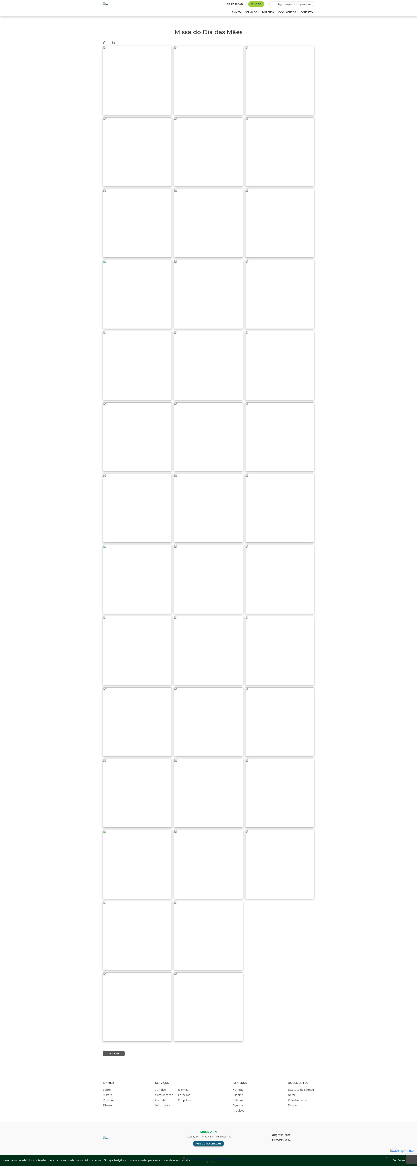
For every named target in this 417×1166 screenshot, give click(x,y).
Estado (292, 1105)
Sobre (107, 1089)
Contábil (160, 1100)
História (108, 1095)
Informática (162, 1105)
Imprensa (268, 12)
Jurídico (160, 1089)
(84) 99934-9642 (234, 4)
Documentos (287, 12)
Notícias (238, 1089)
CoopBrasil (185, 1100)
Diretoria (108, 1100)
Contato (307, 12)
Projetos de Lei (297, 1100)
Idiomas (183, 1089)
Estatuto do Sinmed (301, 1089)
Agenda (238, 1105)
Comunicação (164, 1095)
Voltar (114, 1053)
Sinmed (236, 12)
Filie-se (256, 4)
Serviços (251, 12)
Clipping (238, 1095)
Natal (291, 1095)
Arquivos (238, 1110)
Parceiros (184, 1095)
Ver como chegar (208, 1143)
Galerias (238, 1100)
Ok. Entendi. (400, 1160)
